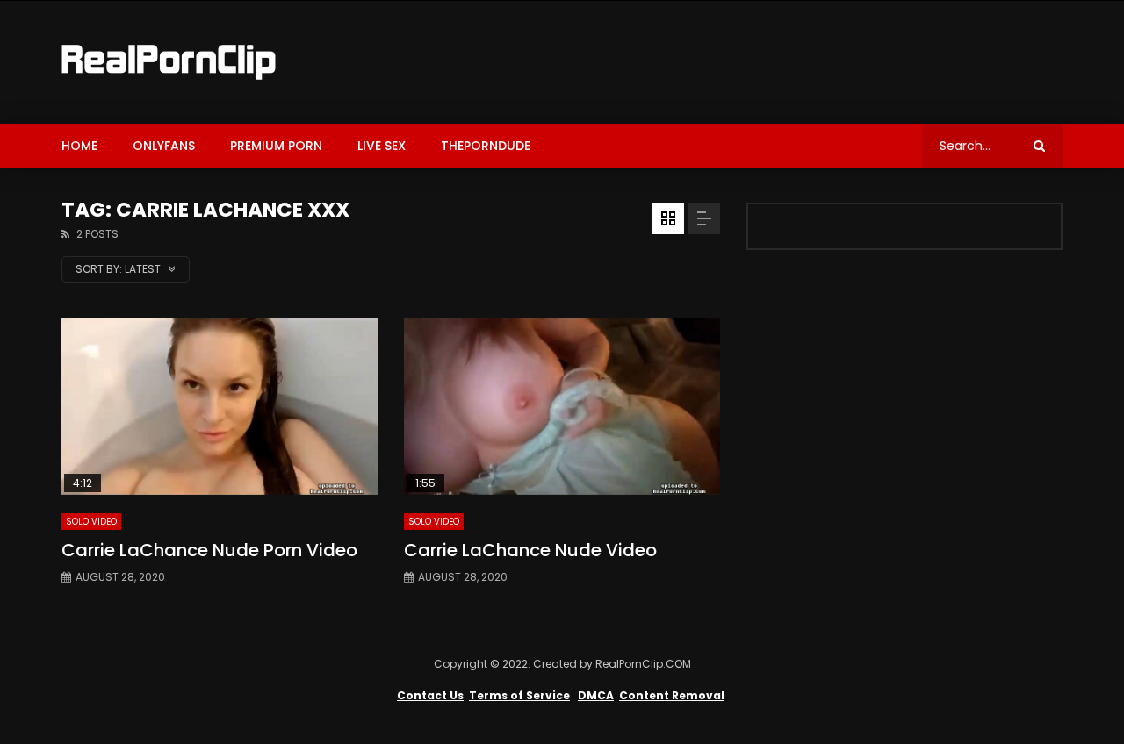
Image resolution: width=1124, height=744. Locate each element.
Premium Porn (276, 145)
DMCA (596, 695)
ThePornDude (485, 145)
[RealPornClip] (168, 62)
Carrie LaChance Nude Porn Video (209, 550)
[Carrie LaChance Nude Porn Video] (219, 407)
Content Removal (671, 695)
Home (79, 145)
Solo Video (91, 521)
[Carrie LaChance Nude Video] (562, 407)
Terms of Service (519, 695)
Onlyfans (164, 145)
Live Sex (381, 145)
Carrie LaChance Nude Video (530, 550)
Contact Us (430, 695)
